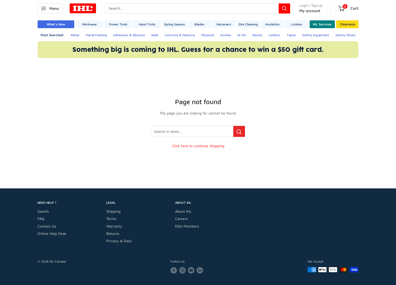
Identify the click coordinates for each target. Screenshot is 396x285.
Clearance (347, 24)
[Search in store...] (239, 131)
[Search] (284, 8)
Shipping (113, 211)
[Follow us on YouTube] (191, 270)
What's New (56, 24)
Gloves (257, 35)
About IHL (183, 211)
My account (309, 10)
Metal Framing (96, 35)
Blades (199, 24)
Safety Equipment (315, 35)
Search (43, 211)
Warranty (114, 226)
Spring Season (174, 24)
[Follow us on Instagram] (182, 270)
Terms (111, 219)
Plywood (207, 35)
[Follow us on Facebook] (173, 270)
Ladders (274, 35)
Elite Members (187, 226)
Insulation (272, 24)
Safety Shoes (345, 35)
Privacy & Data (119, 241)
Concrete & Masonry (180, 35)
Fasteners (224, 24)
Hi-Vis (241, 35)
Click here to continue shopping (198, 146)
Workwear (89, 24)
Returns (112, 233)
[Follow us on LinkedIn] (200, 270)
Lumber (296, 24)
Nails (154, 35)
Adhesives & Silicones (129, 35)
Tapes (291, 35)
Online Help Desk (52, 233)
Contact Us (47, 226)
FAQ (41, 219)
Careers (181, 219)
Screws (225, 35)
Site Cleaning (248, 24)
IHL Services (322, 24)
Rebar (75, 35)
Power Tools (118, 24)
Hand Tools (147, 24)
